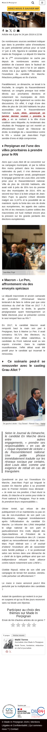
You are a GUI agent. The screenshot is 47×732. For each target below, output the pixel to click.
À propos (6, 635)
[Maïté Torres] (9, 648)
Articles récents (18, 635)
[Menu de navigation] (42, 3)
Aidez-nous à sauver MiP (23, 8)
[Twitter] (10, 30)
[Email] (18, 30)
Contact (14, 729)
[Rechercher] (32, 2)
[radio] (13, 625)
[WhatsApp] (14, 30)
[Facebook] (3, 30)
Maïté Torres (21, 639)
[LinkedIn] (7, 30)
